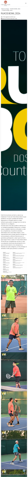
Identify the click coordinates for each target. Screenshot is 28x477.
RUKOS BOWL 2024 (15, 9)
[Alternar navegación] (26, 3)
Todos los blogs (5, 9)
